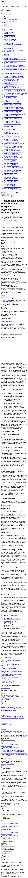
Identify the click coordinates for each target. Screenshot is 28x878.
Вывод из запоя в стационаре (11, 154)
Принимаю (3, 817)
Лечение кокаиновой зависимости (13, 118)
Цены (5, 25)
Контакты (6, 26)
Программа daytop (8, 48)
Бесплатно (6, 55)
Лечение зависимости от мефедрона (13, 107)
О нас (5, 18)
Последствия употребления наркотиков (14, 619)
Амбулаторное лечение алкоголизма (13, 146)
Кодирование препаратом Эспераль (13, 167)
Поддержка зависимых (10, 37)
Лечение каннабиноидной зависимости (14, 114)
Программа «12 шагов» (10, 51)
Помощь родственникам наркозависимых (15, 59)
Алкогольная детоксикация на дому (13, 157)
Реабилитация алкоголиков (11, 138)
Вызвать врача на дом (6, 321)
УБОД (5, 100)
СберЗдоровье (11, 324)
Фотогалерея (10, 21)
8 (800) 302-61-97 (5, 9)
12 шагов (24, 732)
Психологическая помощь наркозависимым (15, 66)
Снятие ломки (7, 83)
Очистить (3, 848)
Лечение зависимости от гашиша (12, 115)
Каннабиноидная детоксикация (12, 98)
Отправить (9, 827)
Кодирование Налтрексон (10, 175)
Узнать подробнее (5, 873)
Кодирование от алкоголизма (11, 136)
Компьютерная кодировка (10, 173)
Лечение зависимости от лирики (12, 119)
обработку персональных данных (9, 301)
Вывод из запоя (8, 128)
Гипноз (9, 724)
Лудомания (4, 724)
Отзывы (6, 22)
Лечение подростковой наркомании (13, 76)
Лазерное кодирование (10, 174)
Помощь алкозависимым (10, 63)
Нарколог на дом (8, 126)
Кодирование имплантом (10, 171)
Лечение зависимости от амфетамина (14, 108)
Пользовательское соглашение (12, 754)
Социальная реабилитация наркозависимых (15, 90)
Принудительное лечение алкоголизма (14, 143)
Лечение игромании (9, 32)
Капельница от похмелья (10, 131)
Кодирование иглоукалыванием (12, 170)
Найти (17, 192)
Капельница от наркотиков (11, 82)
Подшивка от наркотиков (10, 96)
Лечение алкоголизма (9, 36)
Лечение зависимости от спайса (12, 124)
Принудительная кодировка (11, 178)
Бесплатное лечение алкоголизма (12, 70)
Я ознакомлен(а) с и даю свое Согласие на (13, 300)
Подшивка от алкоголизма (11, 188)
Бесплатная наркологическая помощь (13, 65)
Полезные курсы (5, 876)
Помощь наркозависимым (11, 58)
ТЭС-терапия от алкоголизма (11, 142)
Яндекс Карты (4, 325)
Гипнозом (6, 54)
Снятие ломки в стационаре (11, 101)
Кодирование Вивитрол (10, 185)
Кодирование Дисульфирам (11, 163)
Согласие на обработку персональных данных (13, 750)
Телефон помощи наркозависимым (13, 104)
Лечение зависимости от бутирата (13, 110)
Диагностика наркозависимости (12, 73)
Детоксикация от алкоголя (11, 133)
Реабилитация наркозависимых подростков (15, 93)
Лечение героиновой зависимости (13, 117)
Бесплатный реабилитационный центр (14, 189)
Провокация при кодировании (12, 182)
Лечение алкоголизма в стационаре (13, 147)
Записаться (9, 836)
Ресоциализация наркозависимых (13, 91)
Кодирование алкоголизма (16, 716)
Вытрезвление (7, 132)
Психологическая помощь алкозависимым (15, 69)
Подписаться (4, 743)
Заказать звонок (5, 699)
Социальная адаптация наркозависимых (14, 89)
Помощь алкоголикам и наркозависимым (15, 61)
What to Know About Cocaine (11, 618)
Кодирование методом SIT (11, 180)
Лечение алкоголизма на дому (12, 150)
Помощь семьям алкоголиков (11, 68)
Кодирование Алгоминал (10, 161)
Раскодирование (19, 718)
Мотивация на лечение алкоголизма (13, 152)
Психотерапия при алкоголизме (12, 46)
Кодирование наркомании (7, 707)
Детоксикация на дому (10, 97)
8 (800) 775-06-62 (14, 873)
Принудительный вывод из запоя (12, 153)
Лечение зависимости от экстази (12, 111)
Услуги (6, 16)
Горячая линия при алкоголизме (12, 103)
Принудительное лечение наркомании (14, 77)
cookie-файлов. (22, 814)
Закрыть (3, 827)
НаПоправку (18, 324)
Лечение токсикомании (10, 86)
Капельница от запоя (9, 129)
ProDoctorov (4, 324)
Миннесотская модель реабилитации (13, 50)
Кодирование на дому (9, 177)
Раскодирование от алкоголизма (12, 135)
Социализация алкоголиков (11, 140)
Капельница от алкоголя (10, 156)
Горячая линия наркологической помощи (15, 87)
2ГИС (10, 325)
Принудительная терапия (7, 708)
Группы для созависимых (10, 139)
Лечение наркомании (9, 35)
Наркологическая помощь (10, 62)
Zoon (23, 324)
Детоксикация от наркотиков (11, 80)
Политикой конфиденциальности (9, 299)
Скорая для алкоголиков (10, 40)
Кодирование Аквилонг (10, 160)
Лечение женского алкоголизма (12, 145)
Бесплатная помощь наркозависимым (14, 84)
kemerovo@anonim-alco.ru (7, 764)
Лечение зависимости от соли (12, 122)
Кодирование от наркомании (11, 79)
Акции (5, 24)
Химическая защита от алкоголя (12, 187)
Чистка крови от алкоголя (10, 159)
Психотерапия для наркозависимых (13, 44)
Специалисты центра (12, 19)
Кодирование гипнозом (10, 168)
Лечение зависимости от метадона (13, 105)
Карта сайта (24, 754)
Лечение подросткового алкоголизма (13, 149)
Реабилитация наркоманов (11, 75)
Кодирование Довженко (10, 164)
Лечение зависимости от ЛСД (12, 121)
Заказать (3, 297)
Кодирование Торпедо (10, 181)
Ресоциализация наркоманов (8, 731)
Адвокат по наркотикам (10, 39)
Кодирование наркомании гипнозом (13, 94)
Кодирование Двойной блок (11, 166)
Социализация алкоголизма (14, 732)
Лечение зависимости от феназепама (13, 112)
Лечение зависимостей (10, 43)
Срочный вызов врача (6, 13)
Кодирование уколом (9, 184)
